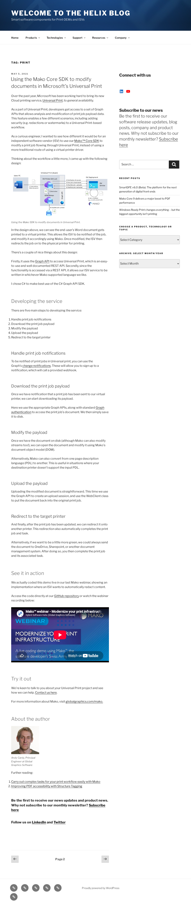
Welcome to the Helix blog (70, 13)
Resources (98, 37)
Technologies (55, 37)
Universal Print (53, 100)
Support (77, 37)
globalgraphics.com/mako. (84, 701)
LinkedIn (39, 822)
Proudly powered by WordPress (100, 888)
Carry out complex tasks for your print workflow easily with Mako (55, 781)
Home (14, 37)
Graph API (42, 261)
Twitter (60, 822)
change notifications (36, 366)
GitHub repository (66, 596)
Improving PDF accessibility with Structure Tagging (46, 786)
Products (31, 37)
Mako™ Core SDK (86, 141)
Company (121, 37)
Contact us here (46, 692)
